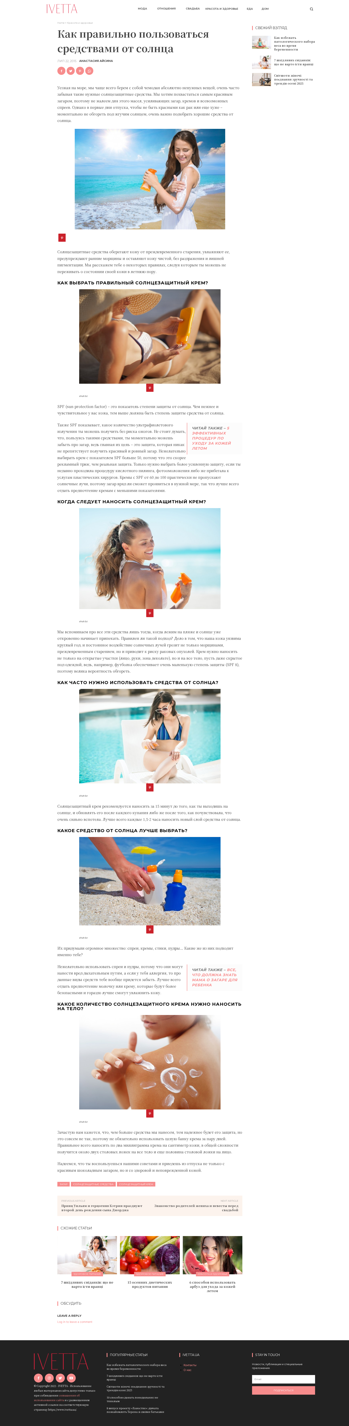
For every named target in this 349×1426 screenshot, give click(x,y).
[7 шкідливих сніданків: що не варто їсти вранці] (87, 1255)
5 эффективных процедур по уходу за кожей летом (211, 438)
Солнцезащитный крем (136, 1184)
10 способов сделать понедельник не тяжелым (132, 1399)
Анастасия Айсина (96, 60)
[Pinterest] (80, 71)
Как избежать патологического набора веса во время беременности (294, 44)
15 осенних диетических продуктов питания (149, 1284)
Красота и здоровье (80, 22)
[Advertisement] (283, 155)
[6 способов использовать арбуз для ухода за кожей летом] (212, 1255)
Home (60, 22)
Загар (63, 1184)
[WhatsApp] (89, 71)
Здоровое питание (87, 1274)
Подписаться (283, 1390)
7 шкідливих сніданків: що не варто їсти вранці (87, 1284)
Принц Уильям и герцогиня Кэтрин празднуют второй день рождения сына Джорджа (101, 1208)
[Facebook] (61, 71)
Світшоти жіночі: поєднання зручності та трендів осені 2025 (293, 79)
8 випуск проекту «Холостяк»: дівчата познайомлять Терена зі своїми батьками (135, 1410)
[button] (311, 9)
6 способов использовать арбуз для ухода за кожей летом (212, 1286)
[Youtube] (71, 1378)
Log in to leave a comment (74, 1321)
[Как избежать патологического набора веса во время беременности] (261, 42)
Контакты (190, 1365)
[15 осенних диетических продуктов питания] (150, 1255)
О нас (187, 1370)
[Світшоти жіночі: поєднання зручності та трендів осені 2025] (261, 79)
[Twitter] (71, 71)
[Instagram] (49, 1378)
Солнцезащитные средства (93, 1184)
